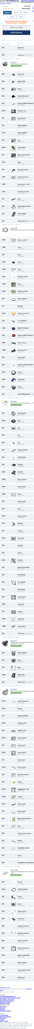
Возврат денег (5, 1003)
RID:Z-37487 (14, 870)
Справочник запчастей (7, 996)
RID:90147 (14, 62)
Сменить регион (5, 3)
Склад (2, 1019)
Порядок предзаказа (7, 1000)
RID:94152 (14, 640)
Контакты (3, 1018)
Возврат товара (5, 1002)
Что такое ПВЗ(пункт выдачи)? (10, 998)
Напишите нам (5, 987)
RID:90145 (14, 689)
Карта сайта (4, 1021)
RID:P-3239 (14, 228)
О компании (4, 1015)
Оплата (2, 1008)
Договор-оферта (5, 1016)
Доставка (3, 1006)
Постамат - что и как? (7, 999)
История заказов (5, 1011)
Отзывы (2, 1009)
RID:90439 (14, 401)
